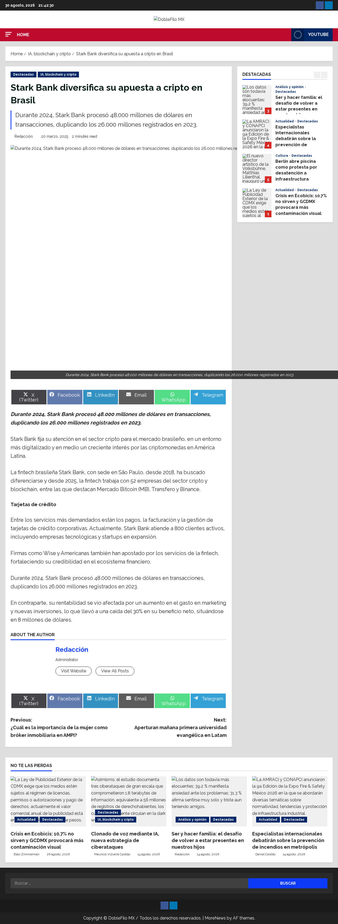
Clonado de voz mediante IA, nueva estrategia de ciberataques (125, 840)
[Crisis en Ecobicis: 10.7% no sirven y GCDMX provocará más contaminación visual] (48, 801)
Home (23, 34)
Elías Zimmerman (26, 854)
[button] (8, 34)
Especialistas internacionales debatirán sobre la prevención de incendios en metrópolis (256, 134)
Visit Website (73, 670)
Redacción (24, 136)
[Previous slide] (317, 75)
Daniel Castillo (265, 854)
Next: (180, 727)
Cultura (282, 155)
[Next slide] (324, 75)
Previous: (59, 727)
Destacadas (23, 74)
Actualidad (285, 121)
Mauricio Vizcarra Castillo (112, 854)
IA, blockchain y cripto (58, 74)
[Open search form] (285, 35)
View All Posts (115, 670)
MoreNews (215, 918)
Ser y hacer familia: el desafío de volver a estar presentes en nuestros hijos (256, 99)
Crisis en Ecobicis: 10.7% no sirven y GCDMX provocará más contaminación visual (256, 202)
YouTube (318, 34)
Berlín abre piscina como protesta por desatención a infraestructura (256, 168)
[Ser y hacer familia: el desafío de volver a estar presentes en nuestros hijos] (209, 801)
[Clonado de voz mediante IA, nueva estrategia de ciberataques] (128, 801)
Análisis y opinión (289, 87)
